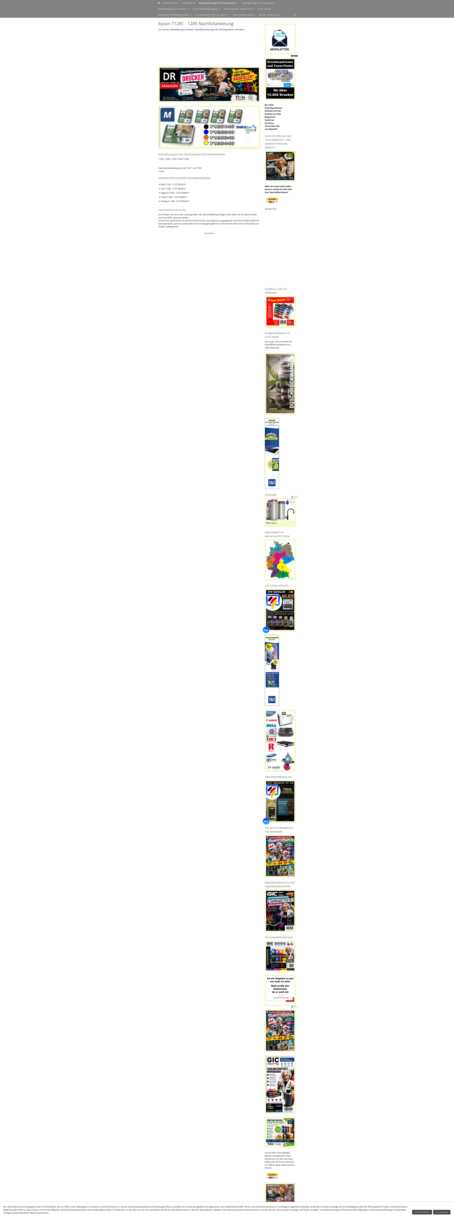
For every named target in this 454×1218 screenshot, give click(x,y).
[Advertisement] (209, 48)
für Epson (240, 29)
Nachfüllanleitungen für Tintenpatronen (214, 29)
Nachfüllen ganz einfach (181, 29)
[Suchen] (295, 15)
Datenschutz (43, 1212)
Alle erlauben (442, 1212)
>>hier (161, 171)
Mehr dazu (271, 523)
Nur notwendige (422, 1212)
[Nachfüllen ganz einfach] (159, 3)
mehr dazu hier (272, 347)
